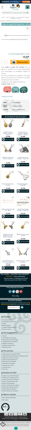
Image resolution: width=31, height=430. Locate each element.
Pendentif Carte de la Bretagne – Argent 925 (23, 158)
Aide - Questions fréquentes (9, 397)
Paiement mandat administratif (9, 359)
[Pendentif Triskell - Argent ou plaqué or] (23, 252)
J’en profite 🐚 (26, 1)
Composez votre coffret (8, 365)
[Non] (29, 426)
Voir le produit (9, 139)
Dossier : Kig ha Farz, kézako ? (9, 389)
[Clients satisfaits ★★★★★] (24, 93)
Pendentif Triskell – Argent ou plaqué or (23, 261)
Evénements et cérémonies (8, 363)
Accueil (3, 17)
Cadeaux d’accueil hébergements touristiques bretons (15, 356)
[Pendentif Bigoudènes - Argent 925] (23, 176)
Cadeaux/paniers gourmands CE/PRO (11, 354)
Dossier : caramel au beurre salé (10, 381)
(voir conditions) (7, 89)
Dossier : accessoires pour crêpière (10, 385)
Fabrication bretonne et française (10, 339)
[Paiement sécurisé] (15, 93)
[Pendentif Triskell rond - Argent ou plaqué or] (8, 149)
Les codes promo (6, 367)
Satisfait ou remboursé (7, 343)
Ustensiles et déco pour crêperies (10, 379)
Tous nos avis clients (19, 276)
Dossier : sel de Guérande (8, 383)
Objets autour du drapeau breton (10, 377)
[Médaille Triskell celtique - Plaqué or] (23, 226)
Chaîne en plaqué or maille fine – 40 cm (8, 209)
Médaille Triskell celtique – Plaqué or (23, 235)
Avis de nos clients (6, 329)
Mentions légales (6, 325)
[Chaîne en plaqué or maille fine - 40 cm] (8, 201)
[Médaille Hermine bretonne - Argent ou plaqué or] (8, 124)
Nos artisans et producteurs (9, 321)
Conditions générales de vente (9, 327)
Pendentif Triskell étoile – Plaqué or (8, 184)
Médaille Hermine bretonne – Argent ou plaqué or (8, 133)
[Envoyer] (27, 12)
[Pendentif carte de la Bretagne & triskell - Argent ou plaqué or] (8, 226)
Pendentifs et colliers (16, 18)
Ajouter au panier (22, 62)
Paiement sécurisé (6, 347)
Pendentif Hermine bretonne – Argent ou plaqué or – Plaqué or (23, 133)
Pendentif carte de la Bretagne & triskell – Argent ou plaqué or (8, 235)
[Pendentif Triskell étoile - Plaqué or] (8, 176)
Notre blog (15, 296)
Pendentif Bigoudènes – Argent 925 (23, 184)
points (18, 54)
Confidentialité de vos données (9, 341)
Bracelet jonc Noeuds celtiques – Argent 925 (23, 209)
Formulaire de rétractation (8, 345)
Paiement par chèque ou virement (10, 357)
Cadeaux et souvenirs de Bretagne (10, 375)
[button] (2, 7)
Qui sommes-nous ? (7, 319)
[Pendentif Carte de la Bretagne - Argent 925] (23, 149)
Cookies (4, 323)
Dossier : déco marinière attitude (10, 387)
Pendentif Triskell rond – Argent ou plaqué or (8, 158)
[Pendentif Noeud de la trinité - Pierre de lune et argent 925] (8, 252)
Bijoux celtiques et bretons (23, 17)
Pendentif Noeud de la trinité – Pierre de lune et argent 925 (8, 262)
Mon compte (5, 399)
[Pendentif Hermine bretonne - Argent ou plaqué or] (23, 124)
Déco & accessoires (10, 17)
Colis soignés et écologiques (9, 337)
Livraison (4, 336)
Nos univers (5, 369)
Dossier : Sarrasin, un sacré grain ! (10, 390)
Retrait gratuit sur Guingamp (9, 361)
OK (16, 428)
